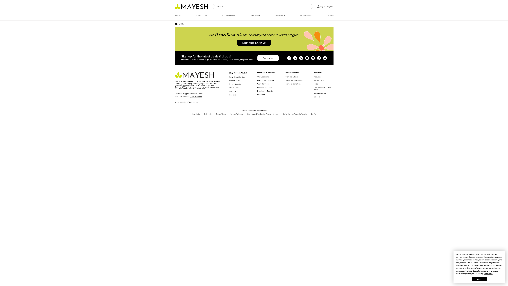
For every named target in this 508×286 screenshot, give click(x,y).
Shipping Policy (320, 93)
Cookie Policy (208, 114)
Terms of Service (221, 114)
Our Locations (263, 77)
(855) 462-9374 (196, 93)
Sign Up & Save (291, 77)
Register (330, 6)
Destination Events (265, 91)
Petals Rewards (306, 15)
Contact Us (193, 102)
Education (255, 15)
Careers (317, 97)
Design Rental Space (265, 80)
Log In (322, 6)
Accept (479, 279)
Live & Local (234, 88)
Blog (181, 24)
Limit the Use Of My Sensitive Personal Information (263, 114)
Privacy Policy (196, 114)
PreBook (232, 91)
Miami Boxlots (234, 81)
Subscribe (268, 58)
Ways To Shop (263, 84)
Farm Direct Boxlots (237, 77)
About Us (317, 77)
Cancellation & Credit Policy (322, 88)
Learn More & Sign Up (254, 42)
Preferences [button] (488, 274)
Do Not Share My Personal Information (295, 114)
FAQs (316, 84)
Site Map (313, 114)
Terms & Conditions (293, 84)
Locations (279, 15)
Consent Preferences (236, 114)
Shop (177, 15)
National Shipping (264, 87)
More (330, 15)
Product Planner (228, 15)
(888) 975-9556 (196, 96)
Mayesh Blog (319, 80)
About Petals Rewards (294, 80)
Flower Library (201, 15)
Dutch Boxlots (235, 84)
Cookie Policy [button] (477, 271)
